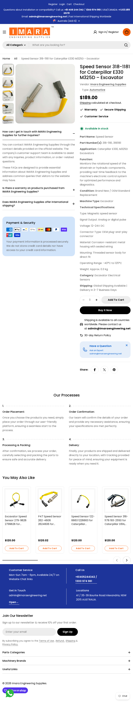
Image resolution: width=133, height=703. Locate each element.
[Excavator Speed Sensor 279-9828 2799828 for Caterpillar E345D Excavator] (16, 500)
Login (62, 4)
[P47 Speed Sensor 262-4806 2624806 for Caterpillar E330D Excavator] (49, 500)
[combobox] (66, 45)
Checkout (79, 4)
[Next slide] (127, 560)
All (15, 58)
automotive (97, 90)
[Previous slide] (117, 560)
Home (6, 58)
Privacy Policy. (10, 644)
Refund (60, 640)
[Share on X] (104, 370)
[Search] (126, 45)
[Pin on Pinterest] (114, 370)
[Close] (127, 345)
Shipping (85, 103)
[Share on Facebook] (95, 370)
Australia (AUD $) (67, 21)
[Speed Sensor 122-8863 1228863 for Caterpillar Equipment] (83, 500)
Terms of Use (46, 640)
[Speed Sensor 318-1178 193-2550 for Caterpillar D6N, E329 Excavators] (116, 500)
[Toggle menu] (4, 32)
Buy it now (105, 310)
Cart (69, 4)
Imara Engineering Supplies (108, 84)
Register (53, 4)
